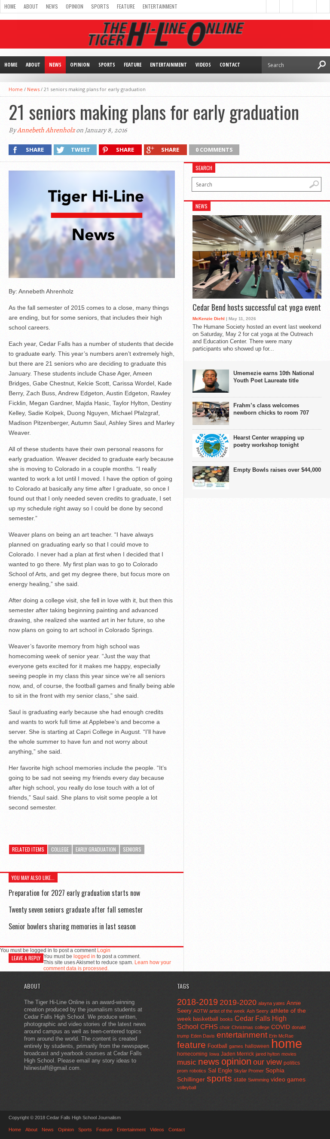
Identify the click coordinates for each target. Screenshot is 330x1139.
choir (225, 1027)
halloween (257, 1046)
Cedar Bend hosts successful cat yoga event (256, 307)
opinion (236, 1061)
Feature (126, 6)
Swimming (258, 1079)
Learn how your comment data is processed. (107, 965)
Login (103, 950)
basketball (205, 1019)
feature (191, 1045)
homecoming (192, 1054)
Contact (230, 64)
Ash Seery (258, 1011)
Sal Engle (220, 1070)
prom (182, 1070)
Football (217, 1046)
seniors (132, 849)
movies (288, 1054)
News (52, 6)
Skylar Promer (249, 1070)
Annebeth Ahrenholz (46, 130)
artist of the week (227, 1011)
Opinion (74, 6)
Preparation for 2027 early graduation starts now (74, 893)
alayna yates (271, 1003)
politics (292, 1063)
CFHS (209, 1026)
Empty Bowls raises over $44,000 (277, 470)
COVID (280, 1026)
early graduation (96, 849)
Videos (203, 64)
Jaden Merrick (237, 1054)
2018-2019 (197, 1002)
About (31, 6)
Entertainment (160, 6)
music (186, 1062)
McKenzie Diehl (208, 318)
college (60, 849)
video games (288, 1079)
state (240, 1079)
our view (267, 1062)
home (286, 1043)
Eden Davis (203, 1035)
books (226, 1019)
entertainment (242, 1034)
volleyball (186, 1087)
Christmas (242, 1027)
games (236, 1046)
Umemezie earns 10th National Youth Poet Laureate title (273, 377)
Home (10, 6)
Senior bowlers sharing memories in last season (72, 926)
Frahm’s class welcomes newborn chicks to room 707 (271, 409)
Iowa (214, 1054)
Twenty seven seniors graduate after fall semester (76, 909)
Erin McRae (281, 1035)
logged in (84, 956)
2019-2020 (238, 1002)
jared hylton (268, 1054)
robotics (197, 1070)
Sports (100, 6)
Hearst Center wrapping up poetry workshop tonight (268, 441)
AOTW (200, 1011)
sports (219, 1078)
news (209, 1062)
